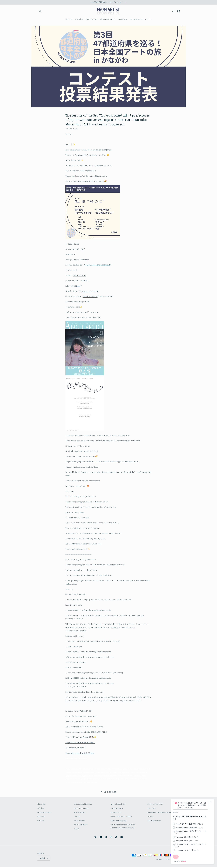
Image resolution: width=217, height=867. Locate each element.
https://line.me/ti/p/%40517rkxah (80, 742)
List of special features (83, 804)
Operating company (118, 820)
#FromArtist (81, 758)
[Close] (210, 802)
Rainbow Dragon (90, 296)
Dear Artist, (151, 808)
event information (81, 808)
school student (117, 779)
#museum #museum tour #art (78, 779)
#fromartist (81, 155)
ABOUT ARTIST (90, 451)
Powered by (176, 861)
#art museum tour (86, 769)
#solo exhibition (132, 779)
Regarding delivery (118, 804)
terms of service (117, 808)
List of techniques (44, 812)
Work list (40, 820)
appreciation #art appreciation (79, 775)
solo (144, 775)
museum (138, 775)
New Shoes (75, 286)
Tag (82, 249)
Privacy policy (116, 812)
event (95, 779)
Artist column (79, 820)
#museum (98, 775)
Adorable (85, 280)
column (77, 816)
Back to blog (110, 791)
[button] (39, 11)
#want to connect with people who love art (93, 772)
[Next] (176, 857)
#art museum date (103, 769)
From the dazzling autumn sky (97, 265)
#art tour (117, 772)
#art (145, 772)
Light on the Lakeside (88, 291)
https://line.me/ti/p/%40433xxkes (80, 753)
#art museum (71, 769)
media (76, 829)
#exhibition (108, 775)
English (42, 858)
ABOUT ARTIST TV (80, 825)
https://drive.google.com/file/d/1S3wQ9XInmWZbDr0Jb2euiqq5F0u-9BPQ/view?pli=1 (102, 461)
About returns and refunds (121, 816)
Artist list (41, 816)
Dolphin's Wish (79, 275)
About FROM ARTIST (155, 804)
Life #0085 (84, 259)
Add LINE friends (154, 820)
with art (82, 782)
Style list (40, 808)
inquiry (150, 816)
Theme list (41, 804)
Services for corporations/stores (160, 812)
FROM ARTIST (164, 859)
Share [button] (70, 134)
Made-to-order (79, 812)
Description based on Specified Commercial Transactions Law (123, 826)
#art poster (92, 782)
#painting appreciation (132, 772)
